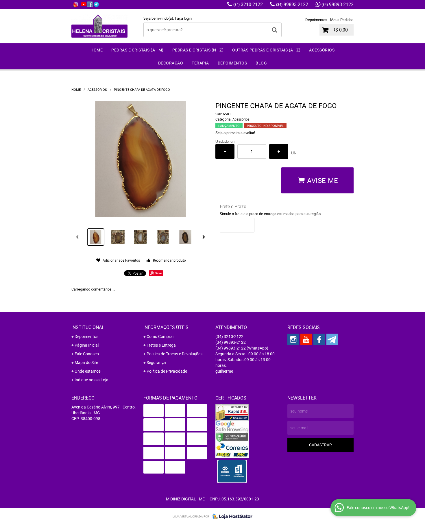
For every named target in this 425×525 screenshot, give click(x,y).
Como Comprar (160, 336)
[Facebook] (90, 4)
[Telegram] (96, 4)
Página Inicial (87, 345)
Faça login (183, 18)
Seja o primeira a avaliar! (235, 132)
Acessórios (322, 50)
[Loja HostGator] (230, 516)
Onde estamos (88, 371)
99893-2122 (292, 4)
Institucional (87, 327)
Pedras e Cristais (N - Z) (198, 50)
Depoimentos (316, 19)
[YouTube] (83, 4)
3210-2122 (248, 4)
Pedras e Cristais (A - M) (137, 50)
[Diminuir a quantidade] (224, 151)
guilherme (224, 371)
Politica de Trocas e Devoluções (174, 353)
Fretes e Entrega (161, 345)
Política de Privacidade (167, 371)
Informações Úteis (166, 327)
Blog (261, 63)
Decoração (170, 63)
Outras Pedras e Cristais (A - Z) (266, 50)
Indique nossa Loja (91, 379)
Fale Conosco (87, 353)
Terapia (200, 63)
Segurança (156, 362)
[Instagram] (75, 4)
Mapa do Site (86, 362)
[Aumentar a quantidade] (278, 151)
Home (96, 50)
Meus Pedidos (342, 19)
